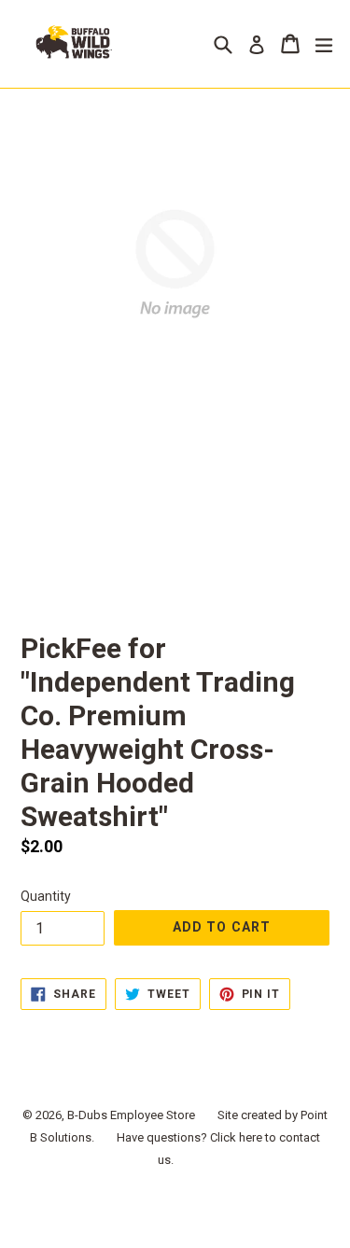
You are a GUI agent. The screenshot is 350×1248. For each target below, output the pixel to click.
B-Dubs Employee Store (131, 1115)
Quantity (46, 896)
